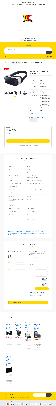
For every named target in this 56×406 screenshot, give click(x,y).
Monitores (43, 68)
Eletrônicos (49, 67)
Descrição (24, 158)
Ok (49, 395)
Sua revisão (31, 264)
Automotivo (38, 67)
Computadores (44, 67)
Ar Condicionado (32, 67)
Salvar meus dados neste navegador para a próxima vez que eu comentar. (44, 282)
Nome (31, 271)
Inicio (19, 31)
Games (30, 68)
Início (5, 62)
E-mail (31, 275)
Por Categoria (28, 45)
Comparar (33, 119)
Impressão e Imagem (15, 62)
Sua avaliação (31, 258)
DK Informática (9, 402)
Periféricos (47, 68)
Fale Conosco (35, 31)
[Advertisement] (28, 10)
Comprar (29, 141)
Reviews (32, 158)
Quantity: (8, 133)
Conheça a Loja (26, 31)
